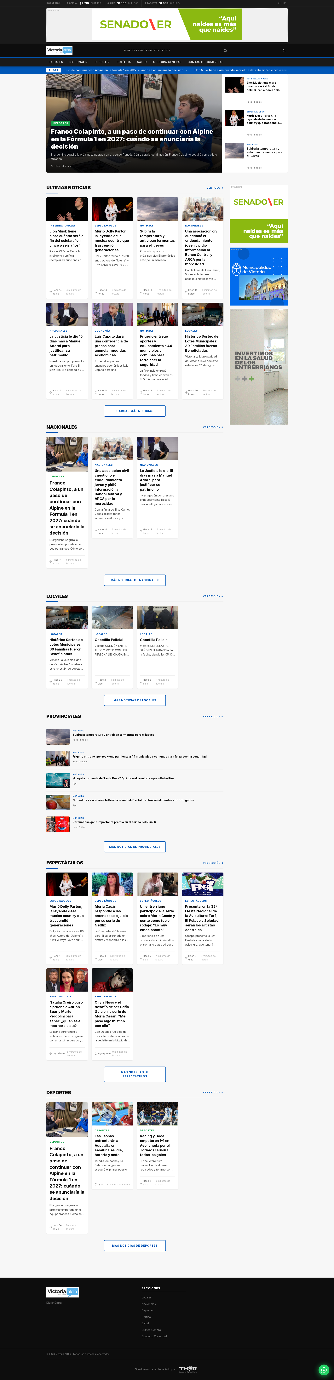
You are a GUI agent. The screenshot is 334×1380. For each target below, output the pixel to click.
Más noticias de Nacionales (135, 580)
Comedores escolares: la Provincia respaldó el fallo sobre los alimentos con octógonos (133, 800)
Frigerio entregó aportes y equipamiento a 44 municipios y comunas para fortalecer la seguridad (156, 350)
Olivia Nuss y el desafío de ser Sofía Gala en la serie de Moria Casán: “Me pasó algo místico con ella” (112, 1014)
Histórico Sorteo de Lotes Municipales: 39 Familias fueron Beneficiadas (201, 343)
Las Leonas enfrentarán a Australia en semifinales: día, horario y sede (109, 1145)
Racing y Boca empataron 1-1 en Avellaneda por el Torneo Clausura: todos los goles (155, 1145)
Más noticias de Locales (134, 700)
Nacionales (79, 62)
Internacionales (62, 225)
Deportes (103, 62)
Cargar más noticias (134, 411)
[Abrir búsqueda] (225, 50)
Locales (56, 62)
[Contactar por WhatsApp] (324, 1370)
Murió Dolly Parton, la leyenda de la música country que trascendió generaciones (112, 240)
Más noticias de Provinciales (135, 846)
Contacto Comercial (205, 62)
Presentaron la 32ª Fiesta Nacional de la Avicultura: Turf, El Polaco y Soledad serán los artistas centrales (202, 918)
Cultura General (167, 62)
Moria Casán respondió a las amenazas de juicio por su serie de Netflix (111, 915)
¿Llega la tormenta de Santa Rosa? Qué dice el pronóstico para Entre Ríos (124, 778)
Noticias (147, 225)
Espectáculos (105, 225)
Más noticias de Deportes (135, 1245)
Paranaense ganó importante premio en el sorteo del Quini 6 (114, 822)
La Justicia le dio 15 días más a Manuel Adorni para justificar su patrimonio (66, 345)
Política (124, 62)
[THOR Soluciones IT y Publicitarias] (188, 1369)
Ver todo (213, 187)
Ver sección (211, 427)
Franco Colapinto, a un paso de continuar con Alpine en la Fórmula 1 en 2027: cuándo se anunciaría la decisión (97, 70)
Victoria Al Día (63, 1354)
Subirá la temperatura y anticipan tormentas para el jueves (157, 238)
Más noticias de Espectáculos (135, 1074)
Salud (142, 62)
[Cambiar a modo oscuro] (284, 50)
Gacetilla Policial (109, 640)
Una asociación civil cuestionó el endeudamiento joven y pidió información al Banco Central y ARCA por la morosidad (202, 247)
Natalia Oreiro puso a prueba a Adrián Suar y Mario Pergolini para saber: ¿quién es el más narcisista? (66, 1014)
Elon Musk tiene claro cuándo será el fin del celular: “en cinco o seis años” (235, 70)
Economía (102, 330)
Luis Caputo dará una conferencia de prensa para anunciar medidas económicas (111, 345)
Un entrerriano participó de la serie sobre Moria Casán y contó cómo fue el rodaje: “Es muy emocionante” (157, 918)
